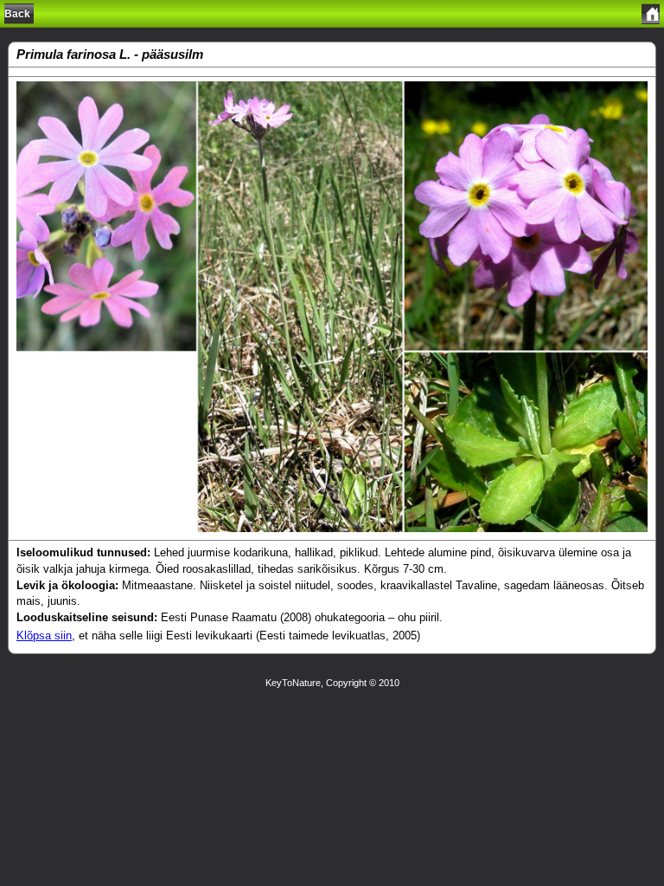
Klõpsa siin (44, 635)
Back (17, 14)
